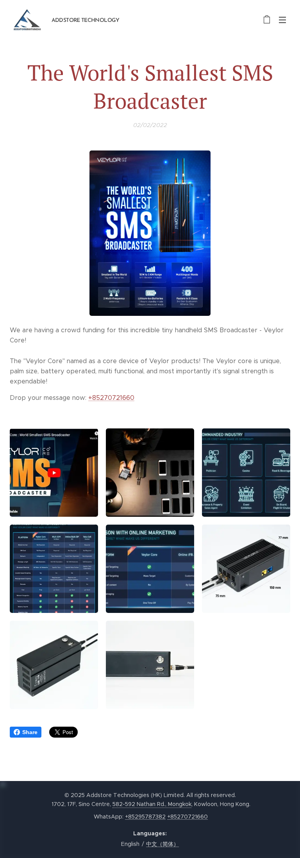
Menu (282, 19)
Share (30, 732)
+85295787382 (145, 816)
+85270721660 (111, 398)
